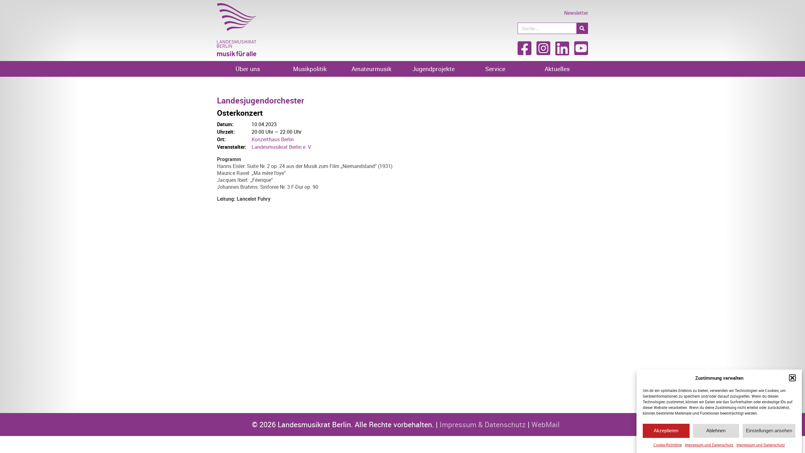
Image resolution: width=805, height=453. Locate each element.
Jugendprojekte (433, 69)
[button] (792, 378)
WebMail (545, 424)
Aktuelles (557, 69)
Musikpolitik (310, 69)
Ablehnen (715, 430)
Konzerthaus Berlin (273, 139)
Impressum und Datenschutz (709, 444)
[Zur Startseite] (236, 54)
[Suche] (582, 28)
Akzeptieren (666, 430)
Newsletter (576, 12)
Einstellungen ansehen (769, 430)
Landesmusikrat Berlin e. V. (282, 146)
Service (495, 69)
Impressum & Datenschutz (483, 424)
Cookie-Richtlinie (667, 444)
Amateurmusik (371, 69)
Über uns (248, 69)
